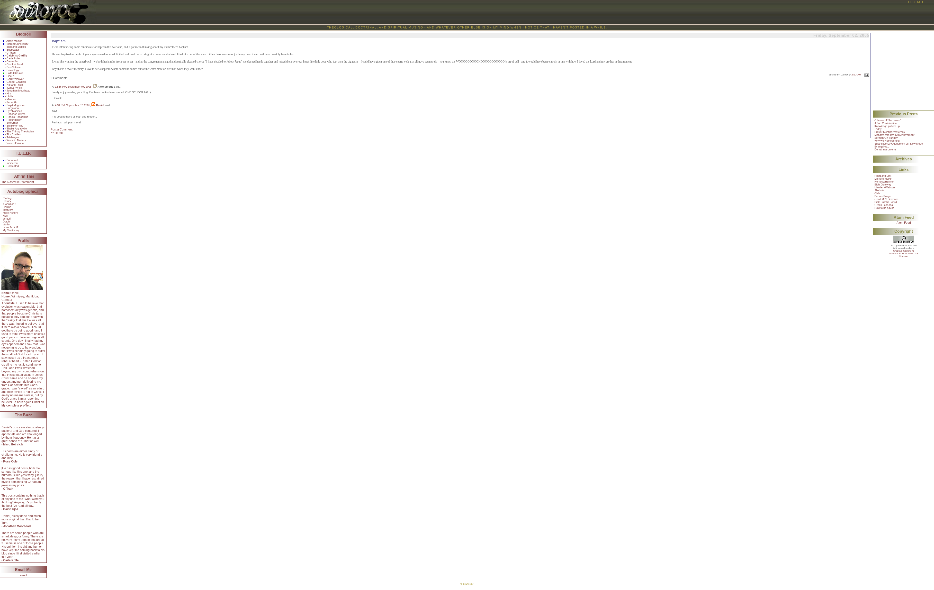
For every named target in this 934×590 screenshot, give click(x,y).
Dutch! (6, 221)
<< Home (57, 133)
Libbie (10, 96)
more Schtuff (10, 227)
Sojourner (12, 122)
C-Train (11, 52)
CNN (877, 193)
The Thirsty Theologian (20, 131)
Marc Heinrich (13, 444)
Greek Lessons (883, 204)
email (23, 575)
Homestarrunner (884, 181)
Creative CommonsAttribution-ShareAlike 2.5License (903, 253)
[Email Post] (866, 74)
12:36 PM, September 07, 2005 (73, 86)
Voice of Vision (15, 143)
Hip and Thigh (15, 84)
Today (878, 129)
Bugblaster (13, 49)
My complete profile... (16, 405)
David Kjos (10, 509)
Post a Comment (61, 129)
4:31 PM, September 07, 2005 (72, 105)
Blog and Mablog (16, 46)
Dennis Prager (882, 196)
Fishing (7, 206)
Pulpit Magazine (16, 105)
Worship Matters (16, 140)
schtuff (7, 218)
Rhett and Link (882, 175)
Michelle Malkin (883, 178)
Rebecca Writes (16, 113)
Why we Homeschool (886, 140)
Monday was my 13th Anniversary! (894, 134)
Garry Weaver (15, 78)
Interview (8, 209)
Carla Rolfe (13, 58)
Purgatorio (13, 108)
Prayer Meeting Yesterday (889, 131)
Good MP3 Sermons (886, 199)
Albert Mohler (14, 40)
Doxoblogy (13, 70)
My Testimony (11, 230)
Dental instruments (885, 149)
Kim (9, 93)
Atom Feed (904, 222)
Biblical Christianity (17, 43)
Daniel (100, 105)
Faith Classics (15, 73)
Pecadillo (12, 102)
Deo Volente (14, 67)
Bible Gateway (882, 184)
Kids (5, 215)
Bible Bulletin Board (885, 202)
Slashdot (879, 190)
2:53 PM (856, 74)
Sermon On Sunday (886, 137)
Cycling (7, 198)
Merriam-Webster (884, 187)
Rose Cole (10, 461)
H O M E (916, 2)
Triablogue (13, 137)
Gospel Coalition (16, 81)
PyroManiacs (14, 111)
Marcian (11, 99)
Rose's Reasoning (17, 116)
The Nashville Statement (17, 182)
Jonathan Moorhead (18, 90)
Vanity (6, 224)
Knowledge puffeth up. (887, 126)
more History (10, 212)
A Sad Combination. (885, 123)
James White (14, 87)
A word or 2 (9, 204)
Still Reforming (15, 125)
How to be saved (884, 207)
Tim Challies (14, 134)
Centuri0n (12, 61)
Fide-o (10, 75)
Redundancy (14, 119)
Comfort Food (15, 64)
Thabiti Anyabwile (17, 128)
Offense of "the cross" (887, 120)
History (7, 201)
